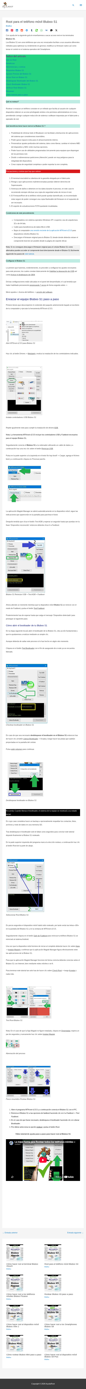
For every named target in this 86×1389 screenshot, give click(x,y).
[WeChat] (36, 30)
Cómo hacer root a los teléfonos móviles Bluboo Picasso (20, 1295)
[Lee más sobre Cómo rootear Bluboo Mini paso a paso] (14, 1343)
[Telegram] (27, 30)
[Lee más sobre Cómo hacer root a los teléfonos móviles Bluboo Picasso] (14, 1283)
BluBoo (9, 26)
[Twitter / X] (56, 30)
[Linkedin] (17, 30)
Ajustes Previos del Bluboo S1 (18, 74)
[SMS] (51, 30)
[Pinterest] (12, 30)
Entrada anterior (9, 1233)
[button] (73, 5)
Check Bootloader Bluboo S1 (18, 84)
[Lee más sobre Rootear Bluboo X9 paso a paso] (52, 1283)
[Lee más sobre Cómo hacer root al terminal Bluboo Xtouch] (14, 1253)
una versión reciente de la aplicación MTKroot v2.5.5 (51, 230)
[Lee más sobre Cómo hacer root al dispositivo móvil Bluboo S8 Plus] (52, 1343)
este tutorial (29, 254)
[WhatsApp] (41, 30)
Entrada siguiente (75, 1233)
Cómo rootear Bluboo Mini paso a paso (23, 1354)
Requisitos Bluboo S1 (15, 70)
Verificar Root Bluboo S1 (16, 88)
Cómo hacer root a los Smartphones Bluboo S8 (60, 1325)
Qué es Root (11, 60)
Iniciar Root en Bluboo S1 (16, 77)
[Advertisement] (43, 1203)
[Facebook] (7, 30)
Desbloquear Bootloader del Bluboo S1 (22, 81)
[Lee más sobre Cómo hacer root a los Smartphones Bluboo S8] (52, 1313)
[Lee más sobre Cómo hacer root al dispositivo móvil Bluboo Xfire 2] (14, 1313)
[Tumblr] (32, 30)
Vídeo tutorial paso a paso (17, 95)
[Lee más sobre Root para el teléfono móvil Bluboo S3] (52, 1253)
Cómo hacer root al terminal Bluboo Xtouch (22, 1265)
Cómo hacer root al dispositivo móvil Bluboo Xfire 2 (22, 1325)
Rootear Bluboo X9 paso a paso (58, 1294)
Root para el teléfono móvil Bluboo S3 (61, 1264)
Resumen (10, 91)
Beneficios (10, 63)
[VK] (46, 30)
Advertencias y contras (15, 67)
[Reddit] (22, 30)
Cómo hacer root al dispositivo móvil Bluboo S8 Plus (60, 1355)
